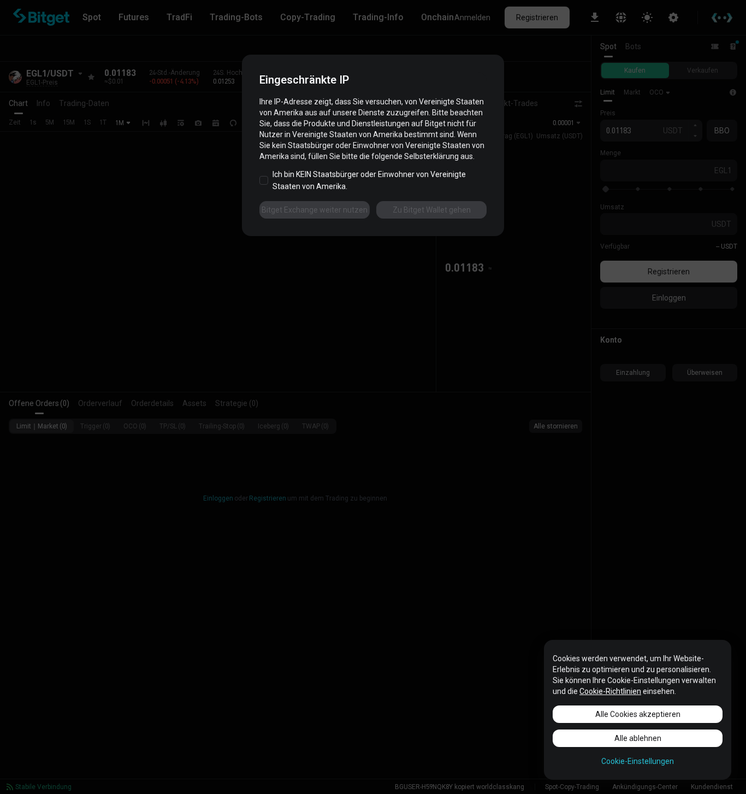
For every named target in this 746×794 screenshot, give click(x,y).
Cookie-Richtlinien (610, 691)
